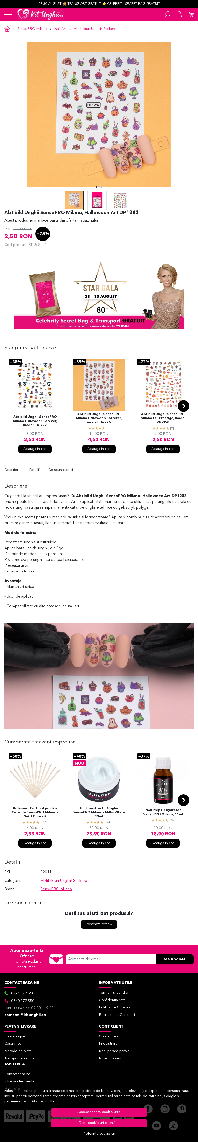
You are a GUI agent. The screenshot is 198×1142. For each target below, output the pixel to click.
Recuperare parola (114, 1051)
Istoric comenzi (111, 1058)
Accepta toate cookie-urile (99, 1112)
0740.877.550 (22, 1001)
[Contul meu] (179, 14)
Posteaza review (99, 924)
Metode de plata (18, 1051)
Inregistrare (108, 1044)
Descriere (12, 470)
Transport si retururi (20, 1058)
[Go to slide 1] (96, 187)
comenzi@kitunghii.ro (25, 1015)
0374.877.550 (22, 993)
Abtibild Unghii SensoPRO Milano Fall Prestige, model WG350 (163, 418)
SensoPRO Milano (32, 29)
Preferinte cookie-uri (99, 1133)
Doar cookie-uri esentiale (99, 1123)
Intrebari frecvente (19, 1081)
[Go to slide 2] (99, 187)
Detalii (34, 470)
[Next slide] (183, 406)
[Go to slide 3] (101, 187)
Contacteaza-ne (17, 1074)
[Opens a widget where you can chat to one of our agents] (180, 1133)
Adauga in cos (35, 449)
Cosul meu (13, 1044)
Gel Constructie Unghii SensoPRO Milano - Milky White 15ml (99, 812)
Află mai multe (43, 1101)
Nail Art (60, 29)
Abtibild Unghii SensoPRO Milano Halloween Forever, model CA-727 (35, 421)
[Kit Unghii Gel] (40, 14)
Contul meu (108, 1036)
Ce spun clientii (60, 470)
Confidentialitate (112, 1000)
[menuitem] (74, 200)
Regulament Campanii (117, 1015)
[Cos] (191, 14)
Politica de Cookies (114, 1007)
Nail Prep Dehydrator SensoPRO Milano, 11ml (163, 812)
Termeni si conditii (113, 992)
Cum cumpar (14, 1036)
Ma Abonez (175, 959)
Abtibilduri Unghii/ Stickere (95, 29)
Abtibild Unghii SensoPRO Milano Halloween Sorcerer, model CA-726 (99, 418)
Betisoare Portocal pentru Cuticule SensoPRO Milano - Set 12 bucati (35, 812)
